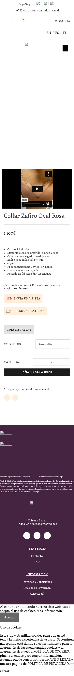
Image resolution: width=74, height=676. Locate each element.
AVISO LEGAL (60, 659)
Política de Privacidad (37, 587)
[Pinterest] (47, 535)
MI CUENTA (62, 21)
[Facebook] (37, 535)
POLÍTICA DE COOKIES (51, 651)
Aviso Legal (37, 593)
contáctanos (21, 288)
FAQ (37, 562)
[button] (4, 21)
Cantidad (13, 362)
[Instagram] (26, 535)
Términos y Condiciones (37, 582)
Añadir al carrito (37, 372)
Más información (49, 610)
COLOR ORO (13, 344)
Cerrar (4, 671)
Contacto (37, 556)
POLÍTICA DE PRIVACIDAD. (48, 663)
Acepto (9, 617)
